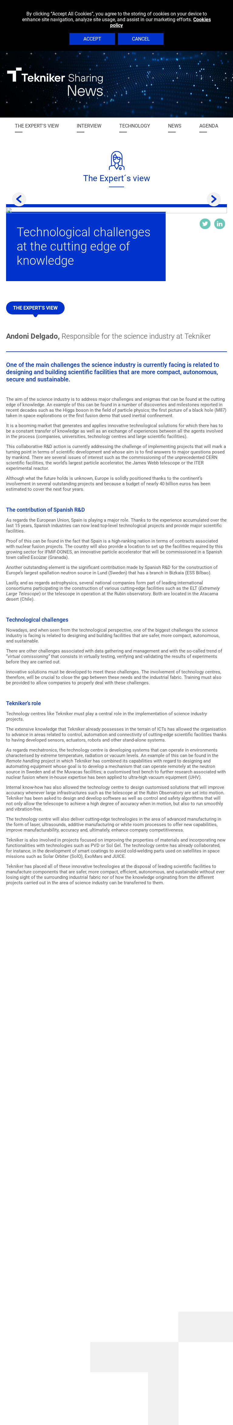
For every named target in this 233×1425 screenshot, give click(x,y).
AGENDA (208, 126)
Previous (19, 199)
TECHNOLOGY (134, 126)
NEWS (174, 126)
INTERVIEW (89, 126)
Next (214, 199)
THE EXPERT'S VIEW (37, 126)
